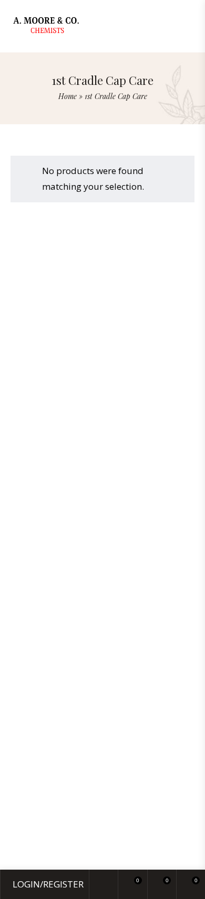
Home (67, 96)
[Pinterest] (122, 424)
